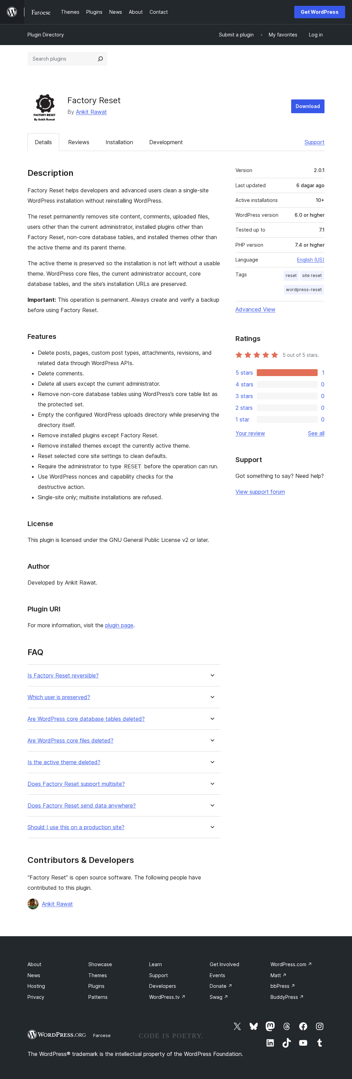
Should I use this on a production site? (76, 827)
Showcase (100, 964)
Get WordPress (320, 12)
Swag (219, 997)
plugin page (119, 625)
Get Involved (224, 964)
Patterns (98, 997)
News (34, 975)
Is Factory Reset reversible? (63, 675)
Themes (97, 975)
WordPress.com (291, 964)
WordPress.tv (167, 997)
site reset (312, 275)
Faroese (102, 1035)
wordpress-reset (304, 289)
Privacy (36, 997)
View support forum (260, 491)
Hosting (36, 986)
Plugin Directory (46, 35)
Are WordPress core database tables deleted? (86, 719)
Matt (279, 975)
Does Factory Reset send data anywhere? (82, 805)
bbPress (283, 986)
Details (43, 142)
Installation (119, 142)
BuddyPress (287, 997)
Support (314, 142)
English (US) (310, 260)
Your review (250, 433)
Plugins (96, 986)
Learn (155, 964)
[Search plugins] (100, 59)
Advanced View (255, 309)
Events (217, 975)
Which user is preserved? (59, 697)
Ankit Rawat (91, 111)
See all (316, 433)
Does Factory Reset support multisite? (76, 784)
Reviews (78, 142)
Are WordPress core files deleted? (70, 740)
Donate (221, 986)
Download (308, 106)
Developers (162, 986)
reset (291, 275)
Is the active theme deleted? (64, 762)
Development (166, 142)
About (34, 964)
